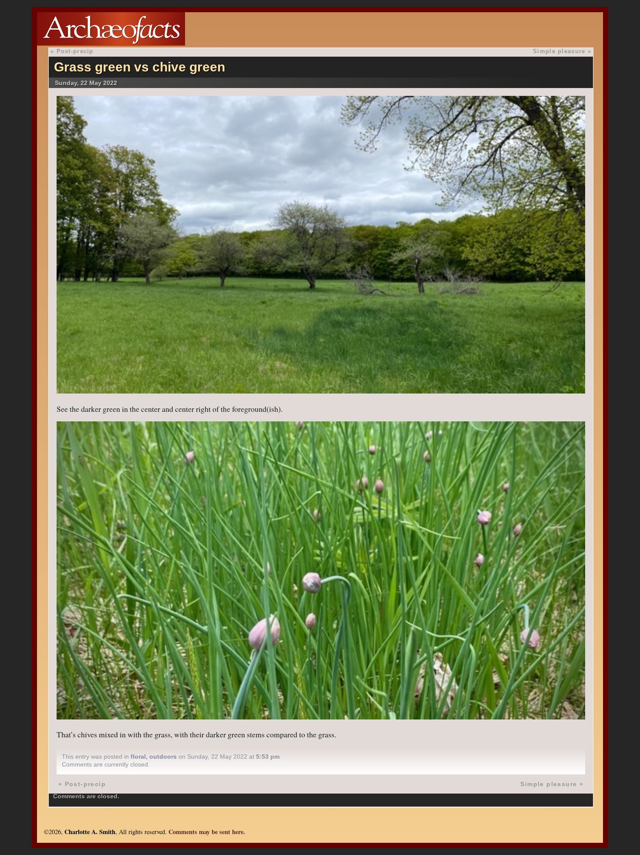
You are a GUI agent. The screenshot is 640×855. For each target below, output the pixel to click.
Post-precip (75, 51)
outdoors (163, 756)
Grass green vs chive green (139, 67)
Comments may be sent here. (206, 831)
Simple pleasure (559, 51)
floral (138, 756)
